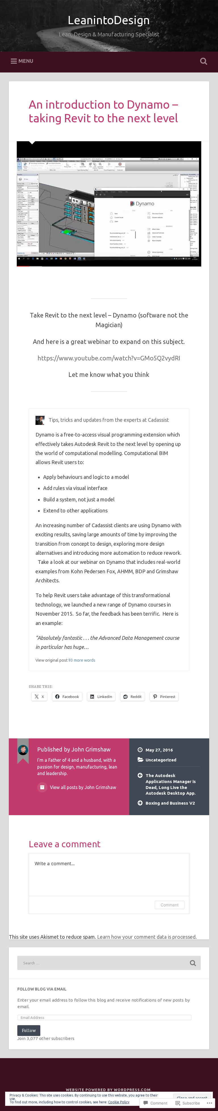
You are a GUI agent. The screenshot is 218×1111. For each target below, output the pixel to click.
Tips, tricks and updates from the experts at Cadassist (109, 420)
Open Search (202, 61)
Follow (29, 1030)
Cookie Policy (118, 1102)
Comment (170, 904)
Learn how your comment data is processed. (147, 937)
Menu (25, 61)
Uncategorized (161, 759)
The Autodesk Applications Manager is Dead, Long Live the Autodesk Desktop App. (171, 784)
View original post (51, 660)
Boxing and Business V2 (170, 803)
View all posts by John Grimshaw (82, 787)
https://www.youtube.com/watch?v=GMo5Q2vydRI (108, 358)
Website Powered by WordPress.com (108, 1090)
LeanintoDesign (109, 19)
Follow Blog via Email (41, 989)
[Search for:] (109, 963)
